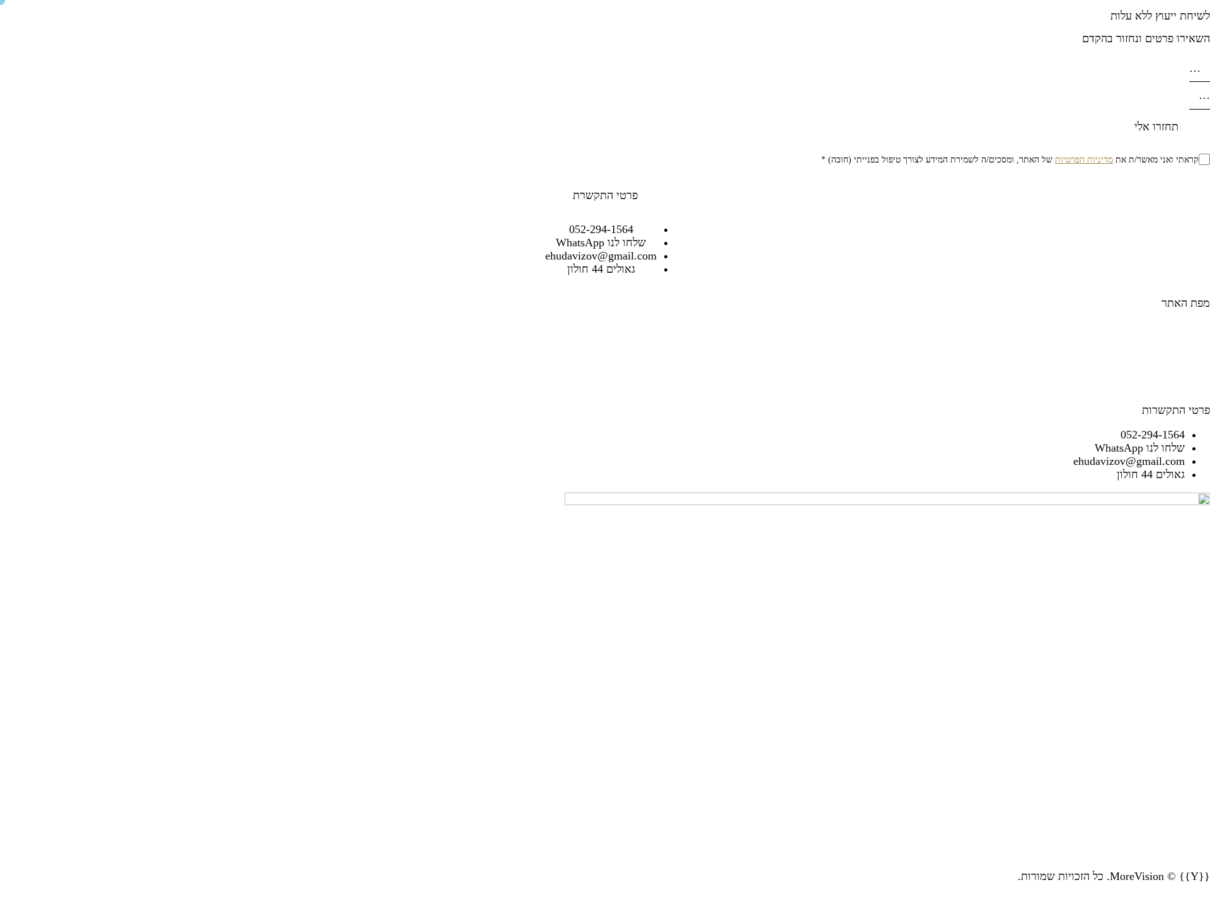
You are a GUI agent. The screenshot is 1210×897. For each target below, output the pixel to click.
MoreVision (1137, 876)
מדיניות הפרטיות (1084, 159)
